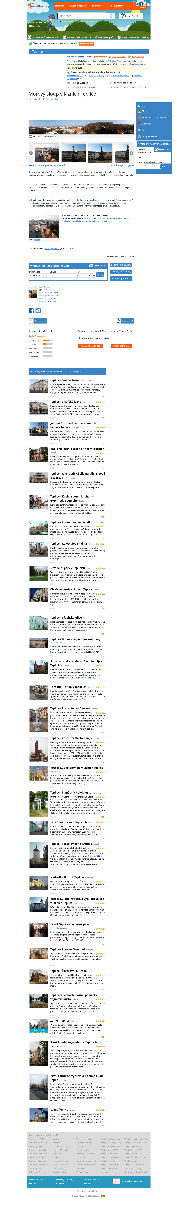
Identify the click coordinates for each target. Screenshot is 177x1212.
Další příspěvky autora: (47, 296)
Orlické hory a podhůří (86, 1164)
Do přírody (74, 87)
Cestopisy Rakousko (38, 1142)
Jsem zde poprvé (36, 1179)
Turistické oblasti (84, 1139)
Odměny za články (64, 1179)
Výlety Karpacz (131, 1161)
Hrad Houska (58, 1168)
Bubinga (53, 136)
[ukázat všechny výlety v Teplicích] (69, 82)
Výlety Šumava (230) (110, 1150)
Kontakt (87, 1183)
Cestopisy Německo (37, 1150)
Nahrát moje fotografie (122, 165)
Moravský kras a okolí (86, 1161)
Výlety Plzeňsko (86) (133, 1146)
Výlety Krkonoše (108, 1161)
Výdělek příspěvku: (45, 293)
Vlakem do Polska (37, 1172)
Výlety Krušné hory (109, 1164)
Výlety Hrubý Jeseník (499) (112, 1157)
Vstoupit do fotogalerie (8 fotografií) (47, 165)
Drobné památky (50, 99)
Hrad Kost (57, 1153)
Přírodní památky (96, 75)
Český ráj (80, 1168)
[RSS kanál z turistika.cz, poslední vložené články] (103, 1196)
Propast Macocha (60, 1150)
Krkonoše (80, 1157)
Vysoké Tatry (82, 1172)
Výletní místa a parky (120, 75)
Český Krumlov (59, 1172)
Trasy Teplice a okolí (123, 82)
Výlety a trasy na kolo (134, 1164)
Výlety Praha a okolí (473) (136, 1139)
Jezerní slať (57, 1142)
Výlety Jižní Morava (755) (135, 1157)
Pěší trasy (142, 87)
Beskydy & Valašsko (85, 1153)
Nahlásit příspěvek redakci (48, 301)
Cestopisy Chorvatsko (38, 1164)
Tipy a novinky (100, 56)
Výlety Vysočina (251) (134, 1153)
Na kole (85, 87)
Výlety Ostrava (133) (134, 1150)
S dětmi (94, 87)
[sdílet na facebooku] (32, 310)
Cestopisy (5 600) (36, 1139)
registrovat (141, 7)
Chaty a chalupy (119, 56)
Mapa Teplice (138, 56)
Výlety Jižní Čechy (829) (111, 1142)
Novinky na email (132, 1181)
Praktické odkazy (91, 1179)
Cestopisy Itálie (35, 1146)
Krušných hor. (110, 61)
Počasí (145, 130)
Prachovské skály (60, 1161)
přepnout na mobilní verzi (88, 1191)
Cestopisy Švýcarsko (38, 1161)
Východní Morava (84, 1142)
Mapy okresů (68, 21)
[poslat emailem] (38, 310)
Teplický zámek (140, 64)
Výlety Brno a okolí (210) (135, 1142)
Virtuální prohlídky (133, 1168)
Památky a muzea (74, 75)
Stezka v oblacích (60, 1164)
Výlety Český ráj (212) (110, 1146)
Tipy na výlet (79, 82)
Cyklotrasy (117, 87)
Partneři (60, 1183)
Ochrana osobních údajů (136, 1172)
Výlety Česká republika (111, 1139)
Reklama (32, 1183)
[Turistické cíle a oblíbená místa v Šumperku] (68, 71)
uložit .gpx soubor (52, 249)
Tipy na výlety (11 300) (87, 21)
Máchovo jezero (59, 1139)
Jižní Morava (82, 1146)
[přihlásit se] (141, 4)
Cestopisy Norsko (37, 1157)
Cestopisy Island (36, 1168)
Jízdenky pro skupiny (121, 265)
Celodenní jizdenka (120, 278)
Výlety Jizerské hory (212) (112, 1153)
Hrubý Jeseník (82, 1150)
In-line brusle (129, 87)
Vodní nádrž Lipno (60, 1146)
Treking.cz (105, 1172)
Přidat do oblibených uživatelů (51, 290)
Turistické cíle (35, 99)
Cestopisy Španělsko (38, 1153)
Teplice (37, 51)
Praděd (55, 1157)
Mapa (144, 111)
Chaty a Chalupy (149, 136)
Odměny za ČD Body (121, 271)
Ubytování (146, 123)
